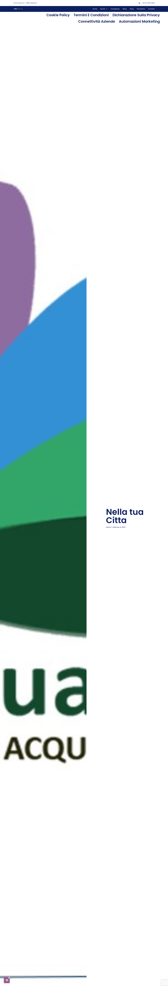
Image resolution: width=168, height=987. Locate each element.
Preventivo (141, 9)
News (125, 9)
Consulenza (115, 9)
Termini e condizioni (91, 15)
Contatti (151, 9)
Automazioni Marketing (139, 21)
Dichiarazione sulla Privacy (136, 15)
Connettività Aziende (96, 21)
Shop (132, 9)
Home (95, 9)
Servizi (102, 9)
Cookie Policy (58, 15)
